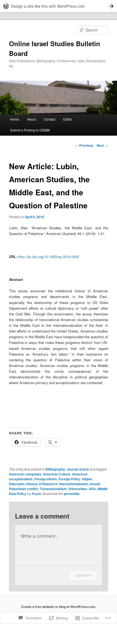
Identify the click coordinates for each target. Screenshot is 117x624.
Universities (77, 488)
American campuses (25, 474)
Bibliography (55, 469)
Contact (49, 119)
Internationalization (73, 483)
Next (102, 145)
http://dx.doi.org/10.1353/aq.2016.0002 (48, 256)
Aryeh (36, 493)
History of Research (41, 483)
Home (14, 119)
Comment (83, 575)
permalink (71, 493)
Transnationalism (53, 488)
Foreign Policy (70, 478)
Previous (84, 145)
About (31, 119)
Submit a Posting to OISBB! (30, 130)
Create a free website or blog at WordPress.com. (58, 606)
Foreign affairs (45, 478)
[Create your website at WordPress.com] (58, 6)
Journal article (78, 469)
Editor (67, 119)
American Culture (56, 474)
